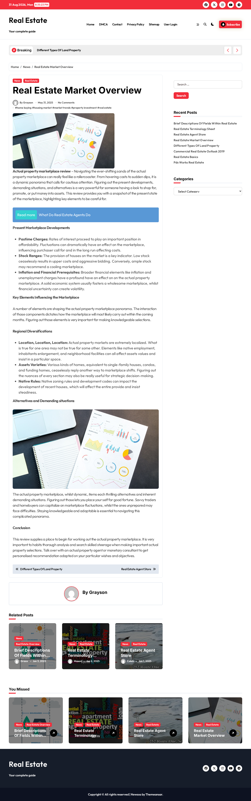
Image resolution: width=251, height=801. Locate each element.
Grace (24, 661)
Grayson (98, 592)
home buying (24, 107)
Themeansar (154, 794)
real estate (105, 107)
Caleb (130, 661)
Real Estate (28, 20)
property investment (85, 107)
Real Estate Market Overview (193, 140)
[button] (237, 50)
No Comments (66, 102)
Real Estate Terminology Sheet (80, 655)
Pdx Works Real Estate (189, 162)
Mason (78, 661)
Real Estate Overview (28, 643)
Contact (117, 24)
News (17, 80)
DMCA (103, 24)
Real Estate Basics (186, 157)
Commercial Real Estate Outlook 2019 (199, 151)
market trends (62, 107)
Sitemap (154, 24)
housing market (43, 107)
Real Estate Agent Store (190, 134)
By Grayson (26, 102)
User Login (170, 24)
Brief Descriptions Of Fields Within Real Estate (32, 655)
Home (90, 24)
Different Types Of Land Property (196, 145)
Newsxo (136, 794)
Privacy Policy (135, 24)
